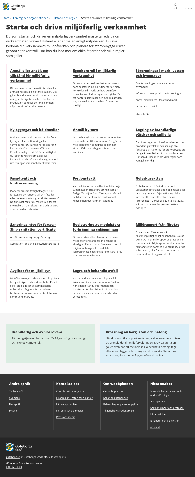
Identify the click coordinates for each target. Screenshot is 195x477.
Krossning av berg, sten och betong (136, 332)
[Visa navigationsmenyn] (188, 6)
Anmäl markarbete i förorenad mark (156, 100)
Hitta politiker (158, 414)
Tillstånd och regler (64, 18)
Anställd (155, 427)
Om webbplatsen (113, 391)
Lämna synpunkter (67, 404)
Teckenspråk (16, 391)
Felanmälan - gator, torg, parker (74, 398)
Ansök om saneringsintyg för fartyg (30, 237)
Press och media (65, 417)
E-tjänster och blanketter (164, 420)
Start (6, 18)
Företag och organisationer (30, 18)
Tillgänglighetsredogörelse (118, 410)
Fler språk (14, 404)
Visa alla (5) (148, 114)
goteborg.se (13, 457)
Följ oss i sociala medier (69, 410)
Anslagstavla (157, 401)
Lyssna (13, 410)
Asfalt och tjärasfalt (147, 106)
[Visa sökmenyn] (175, 6)
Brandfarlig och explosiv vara (37, 332)
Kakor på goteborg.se (115, 398)
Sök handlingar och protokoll (167, 408)
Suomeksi (14, 398)
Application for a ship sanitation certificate (34, 243)
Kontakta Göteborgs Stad (70, 391)
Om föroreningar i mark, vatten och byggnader (156, 85)
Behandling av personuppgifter (121, 404)
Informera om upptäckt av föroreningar (158, 93)
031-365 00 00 (14, 467)
